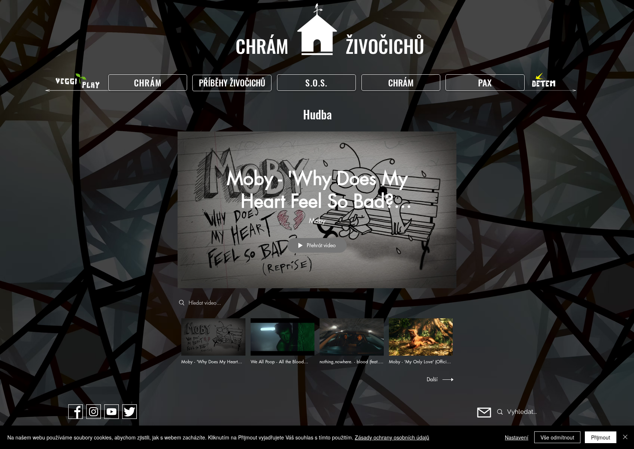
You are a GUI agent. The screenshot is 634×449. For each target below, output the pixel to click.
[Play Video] (213, 341)
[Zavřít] (625, 437)
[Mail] (484, 412)
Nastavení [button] (516, 437)
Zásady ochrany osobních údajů (392, 437)
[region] (234, 83)
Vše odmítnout (557, 437)
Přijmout (600, 437)
